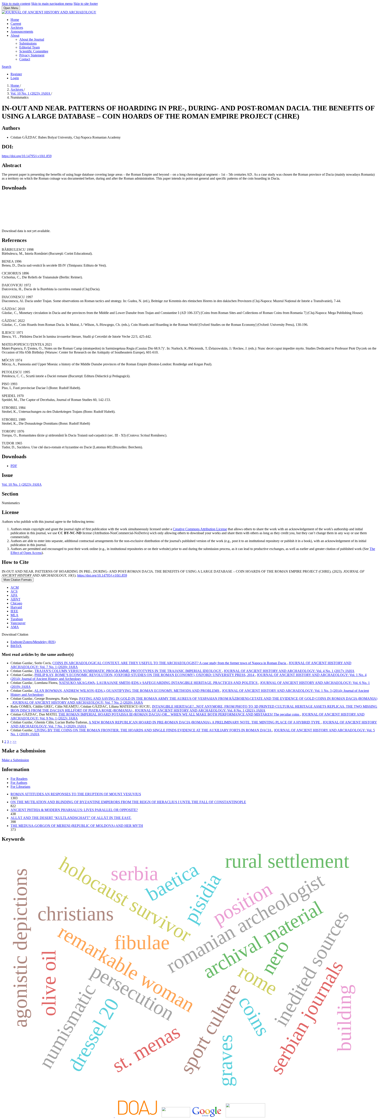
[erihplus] (176, 1116)
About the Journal (31, 39)
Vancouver (18, 623)
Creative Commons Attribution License (200, 529)
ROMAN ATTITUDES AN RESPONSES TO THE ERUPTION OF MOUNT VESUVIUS (76, 794)
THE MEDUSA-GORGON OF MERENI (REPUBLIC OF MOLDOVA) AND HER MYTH (77, 826)
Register (16, 74)
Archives (17, 27)
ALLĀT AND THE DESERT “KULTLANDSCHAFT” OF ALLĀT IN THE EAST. (71, 818)
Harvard (16, 607)
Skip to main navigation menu (52, 3)
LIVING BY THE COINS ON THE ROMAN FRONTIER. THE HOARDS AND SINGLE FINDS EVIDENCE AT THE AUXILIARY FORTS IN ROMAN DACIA (153, 730)
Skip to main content (16, 3)
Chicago (16, 603)
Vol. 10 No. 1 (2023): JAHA (31, 93)
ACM (15, 587)
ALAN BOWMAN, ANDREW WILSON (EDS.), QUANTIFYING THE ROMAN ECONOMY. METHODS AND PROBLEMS (127, 691)
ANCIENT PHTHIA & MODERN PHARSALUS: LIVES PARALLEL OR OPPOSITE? (74, 810)
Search (6, 67)
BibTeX (16, 646)
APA (14, 595)
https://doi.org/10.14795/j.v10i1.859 (27, 156)
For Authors (19, 783)
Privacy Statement (31, 55)
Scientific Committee (33, 51)
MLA (14, 615)
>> (14, 741)
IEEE (14, 611)
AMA (15, 627)
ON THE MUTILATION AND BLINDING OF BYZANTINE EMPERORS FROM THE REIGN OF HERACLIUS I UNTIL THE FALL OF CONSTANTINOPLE (128, 802)
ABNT (15, 599)
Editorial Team (29, 47)
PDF (14, 466)
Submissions (28, 43)
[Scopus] (114, 1116)
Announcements (22, 31)
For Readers (19, 779)
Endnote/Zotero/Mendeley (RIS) (33, 642)
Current (16, 23)
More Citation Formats (18, 579)
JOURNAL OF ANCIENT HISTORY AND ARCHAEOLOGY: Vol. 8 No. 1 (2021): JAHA (200, 710)
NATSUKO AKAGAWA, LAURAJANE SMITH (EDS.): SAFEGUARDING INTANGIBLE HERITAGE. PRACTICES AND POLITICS (158, 683)
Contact (24, 59)
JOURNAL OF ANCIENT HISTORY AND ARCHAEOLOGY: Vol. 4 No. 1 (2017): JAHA (289, 671)
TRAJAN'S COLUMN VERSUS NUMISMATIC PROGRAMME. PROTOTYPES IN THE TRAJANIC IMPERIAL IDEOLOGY (128, 671)
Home (15, 20)
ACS (14, 591)
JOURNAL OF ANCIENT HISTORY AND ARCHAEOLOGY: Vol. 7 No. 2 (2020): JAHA (77, 702)
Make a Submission (15, 760)
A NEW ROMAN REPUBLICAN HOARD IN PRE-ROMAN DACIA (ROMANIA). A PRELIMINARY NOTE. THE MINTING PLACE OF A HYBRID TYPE (205, 722)
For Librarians (20, 786)
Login (15, 78)
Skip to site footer (85, 3)
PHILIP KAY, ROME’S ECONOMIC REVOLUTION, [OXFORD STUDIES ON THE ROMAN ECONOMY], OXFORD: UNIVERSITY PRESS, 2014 (144, 675)
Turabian (17, 619)
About (15, 35)
